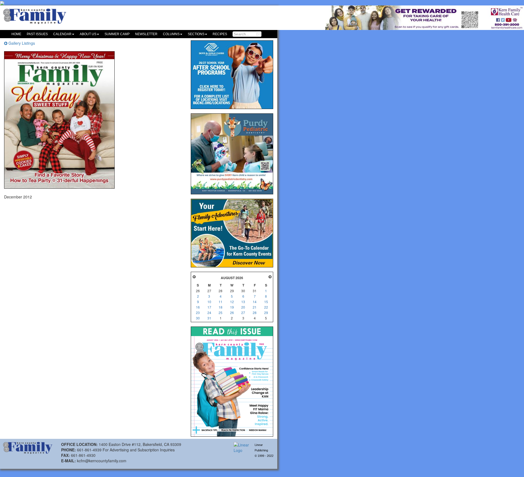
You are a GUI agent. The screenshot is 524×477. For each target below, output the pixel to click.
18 (220, 307)
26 (232, 312)
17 (209, 307)
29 (266, 312)
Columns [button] (171, 34)
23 (198, 312)
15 (266, 301)
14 (255, 301)
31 (209, 318)
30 (198, 318)
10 (209, 301)
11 (220, 301)
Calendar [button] (62, 34)
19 (232, 307)
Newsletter (146, 34)
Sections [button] (196, 34)
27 (243, 312)
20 (243, 307)
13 (243, 301)
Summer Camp (117, 34)
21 (255, 307)
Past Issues (37, 34)
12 (232, 301)
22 (266, 307)
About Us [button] (88, 34)
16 (198, 307)
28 (255, 312)
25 (220, 312)
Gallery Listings (21, 43)
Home (16, 34)
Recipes (220, 34)
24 (209, 312)
